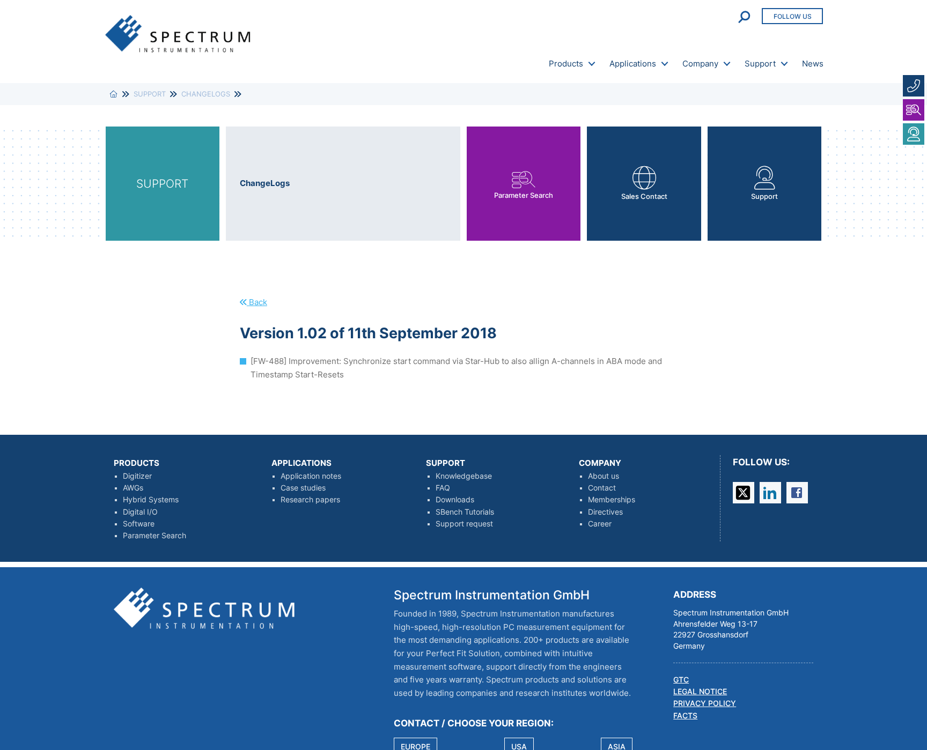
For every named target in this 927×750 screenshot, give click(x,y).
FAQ (443, 488)
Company (700, 63)
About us (603, 476)
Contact (602, 488)
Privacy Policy (704, 703)
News (812, 63)
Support (760, 63)
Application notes (311, 476)
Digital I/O (140, 512)
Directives (605, 512)
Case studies (303, 488)
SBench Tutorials (465, 512)
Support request (464, 523)
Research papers (310, 499)
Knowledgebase (464, 476)
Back (257, 302)
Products (566, 63)
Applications (632, 63)
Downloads (455, 499)
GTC (681, 679)
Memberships (611, 499)
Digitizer (137, 476)
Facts (685, 715)
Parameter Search (154, 535)
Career (600, 523)
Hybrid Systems (151, 499)
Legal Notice (700, 691)
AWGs (133, 488)
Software (138, 523)
